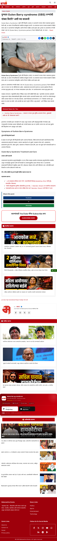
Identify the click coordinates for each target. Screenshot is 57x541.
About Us (4, 525)
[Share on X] (42, 38)
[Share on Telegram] (48, 38)
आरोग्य (23, 7)
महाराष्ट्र (50, 7)
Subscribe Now (28, 218)
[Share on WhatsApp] (45, 38)
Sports (32, 508)
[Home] (2, 7)
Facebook (29, 198)
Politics (32, 505)
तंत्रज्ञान (44, 7)
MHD (5, 37)
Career (3, 530)
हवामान (37, 7)
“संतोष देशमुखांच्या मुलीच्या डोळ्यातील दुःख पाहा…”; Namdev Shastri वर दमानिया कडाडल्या (31, 186)
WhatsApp (29, 205)
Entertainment (34, 511)
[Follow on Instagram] (20, 312)
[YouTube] (47, 528)
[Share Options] (53, 38)
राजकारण (7, 7)
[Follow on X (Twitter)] (24, 312)
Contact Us (4, 527)
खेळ (13, 7)
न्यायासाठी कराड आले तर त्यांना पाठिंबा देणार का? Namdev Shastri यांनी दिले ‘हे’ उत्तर (29, 188)
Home (3, 11)
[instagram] (43, 528)
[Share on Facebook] (39, 38)
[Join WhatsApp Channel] (29, 312)
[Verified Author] (21, 307)
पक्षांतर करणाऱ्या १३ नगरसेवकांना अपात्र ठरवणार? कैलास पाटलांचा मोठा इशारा (19, 452)
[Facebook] (34, 528)
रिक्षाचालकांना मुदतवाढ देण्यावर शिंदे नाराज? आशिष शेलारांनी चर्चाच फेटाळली (19, 486)
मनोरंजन (18, 7)
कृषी (33, 7)
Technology (33, 514)
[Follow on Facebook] (16, 312)
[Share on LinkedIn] (51, 38)
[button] (50, 3)
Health (8, 11)
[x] (38, 528)
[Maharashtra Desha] (4, 2)
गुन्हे (28, 7)
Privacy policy (5, 533)
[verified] (8, 37)
